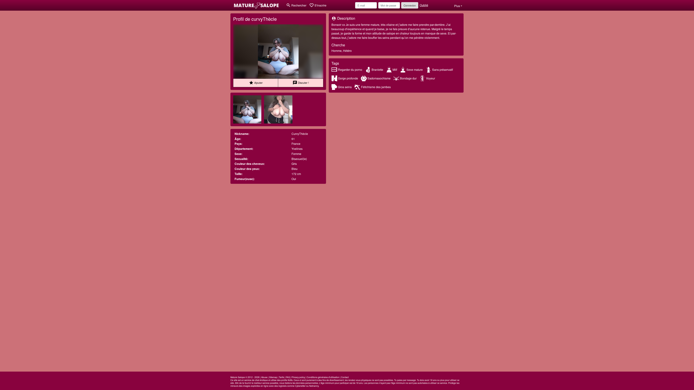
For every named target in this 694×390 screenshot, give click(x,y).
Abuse (264, 377)
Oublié (424, 5)
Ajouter (256, 82)
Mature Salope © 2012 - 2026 (245, 377)
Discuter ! (301, 82)
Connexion (410, 5)
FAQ (288, 377)
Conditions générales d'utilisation (323, 377)
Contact (345, 377)
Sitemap (273, 377)
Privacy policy (298, 377)
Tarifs (281, 377)
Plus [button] (457, 6)
